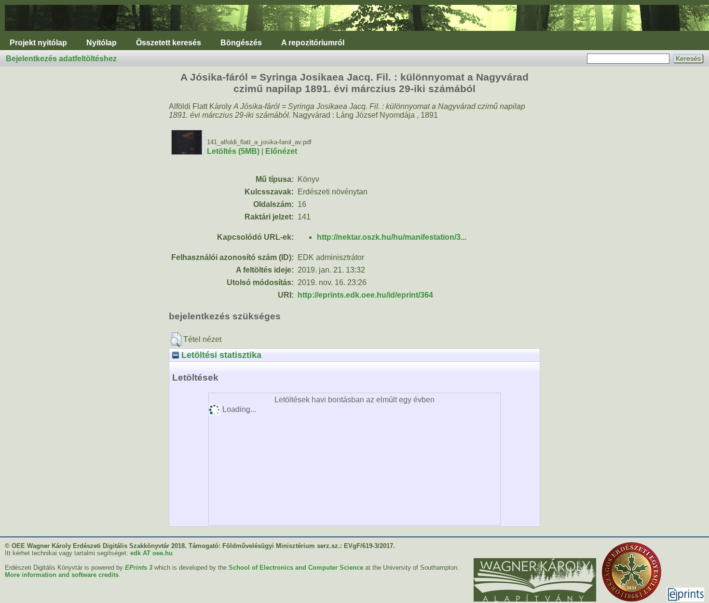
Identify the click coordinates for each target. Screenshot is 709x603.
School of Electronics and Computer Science (296, 567)
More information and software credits (62, 574)
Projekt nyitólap (38, 43)
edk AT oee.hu (151, 553)
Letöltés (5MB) (233, 151)
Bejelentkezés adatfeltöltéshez (61, 59)
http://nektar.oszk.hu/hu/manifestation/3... (391, 237)
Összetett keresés (168, 43)
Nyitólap (101, 43)
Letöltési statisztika (220, 355)
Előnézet (281, 151)
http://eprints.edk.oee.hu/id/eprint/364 (365, 295)
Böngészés (241, 43)
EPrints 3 (138, 567)
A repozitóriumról (312, 43)
